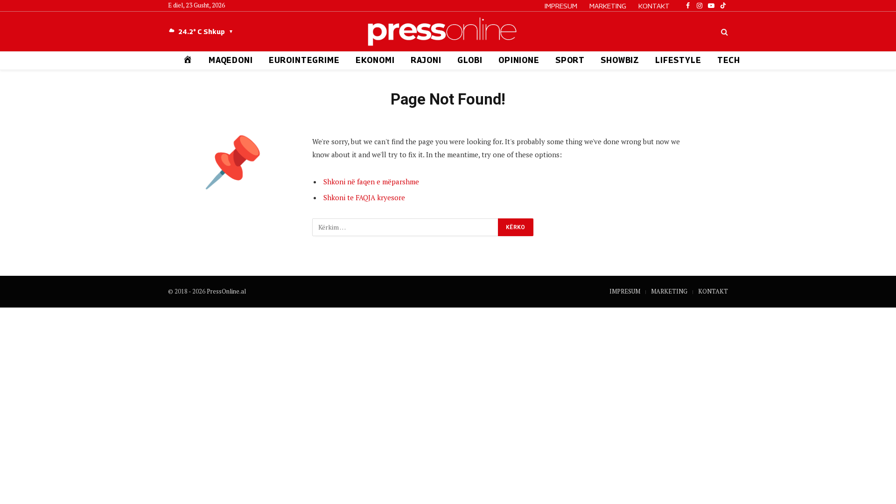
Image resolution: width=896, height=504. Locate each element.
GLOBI (470, 60)
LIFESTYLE (678, 60)
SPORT (570, 60)
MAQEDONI (231, 60)
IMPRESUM (561, 5)
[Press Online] (447, 31)
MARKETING (607, 5)
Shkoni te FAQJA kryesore (364, 197)
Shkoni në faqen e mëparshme (371, 181)
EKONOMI (375, 60)
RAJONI (426, 60)
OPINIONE (518, 60)
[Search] (723, 31)
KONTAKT (654, 5)
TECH (728, 60)
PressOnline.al (226, 291)
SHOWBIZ (620, 60)
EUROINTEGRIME (304, 60)
